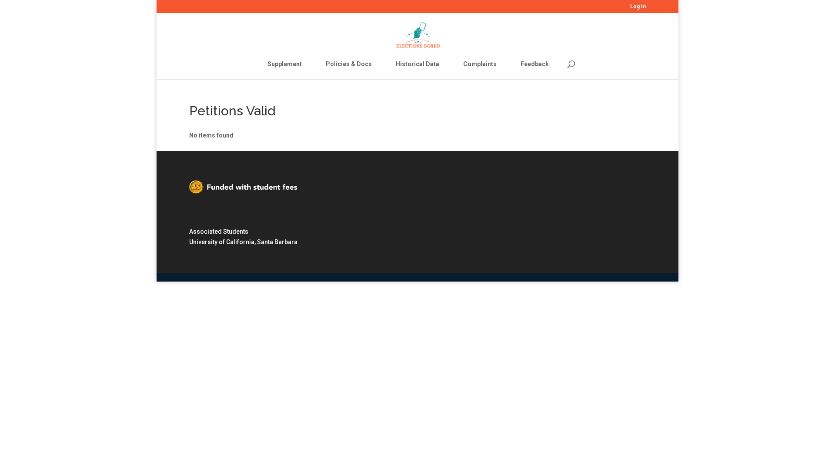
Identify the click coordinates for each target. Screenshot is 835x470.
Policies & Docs (349, 63)
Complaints (480, 63)
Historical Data (417, 63)
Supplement (284, 63)
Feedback (535, 63)
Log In (638, 7)
